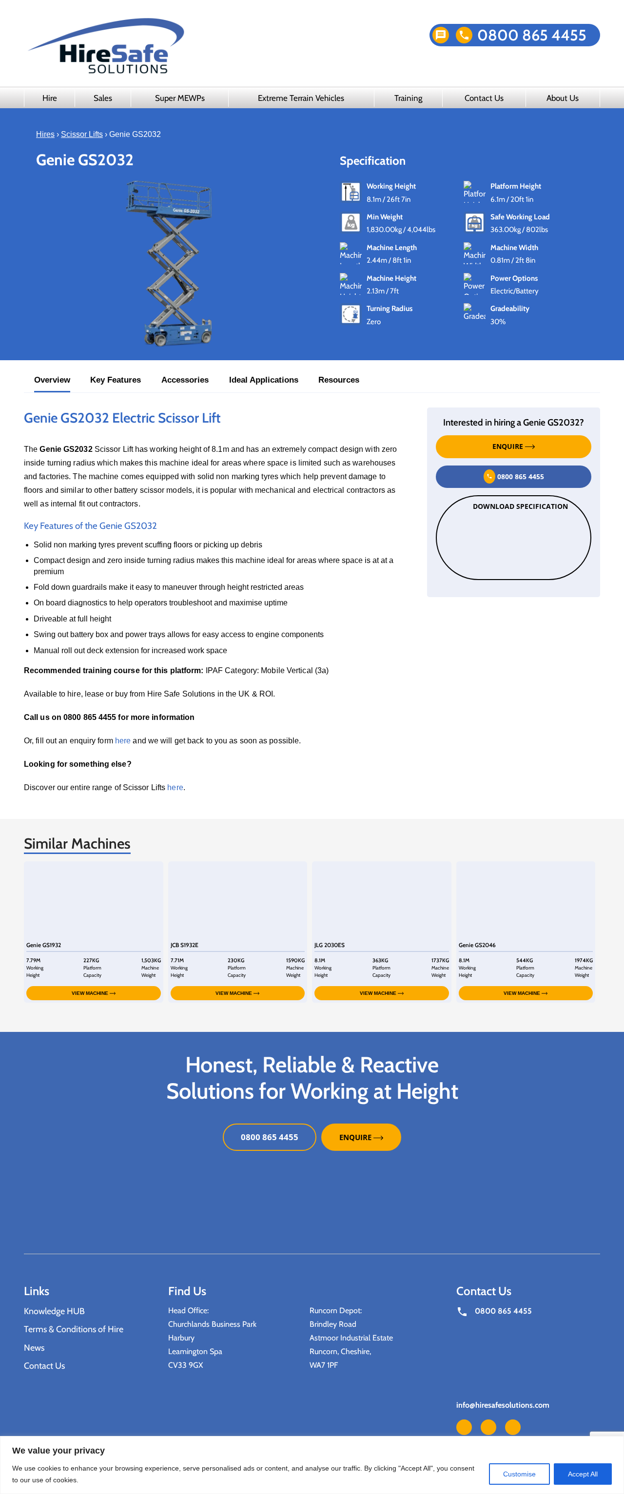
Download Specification (520, 506)
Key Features (115, 380)
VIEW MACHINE (91, 993)
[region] (312, 1465)
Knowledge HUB (54, 1311)
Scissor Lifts (82, 134)
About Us (562, 98)
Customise (519, 1474)
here (123, 741)
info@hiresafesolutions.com (502, 1405)
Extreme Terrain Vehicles (301, 98)
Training (408, 98)
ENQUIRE (508, 446)
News (34, 1347)
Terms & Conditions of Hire (73, 1329)
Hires (45, 134)
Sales (103, 98)
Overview (52, 380)
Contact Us (484, 98)
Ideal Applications (263, 380)
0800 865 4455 (531, 35)
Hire (49, 98)
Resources (338, 380)
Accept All (583, 1474)
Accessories (185, 380)
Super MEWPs (180, 98)
